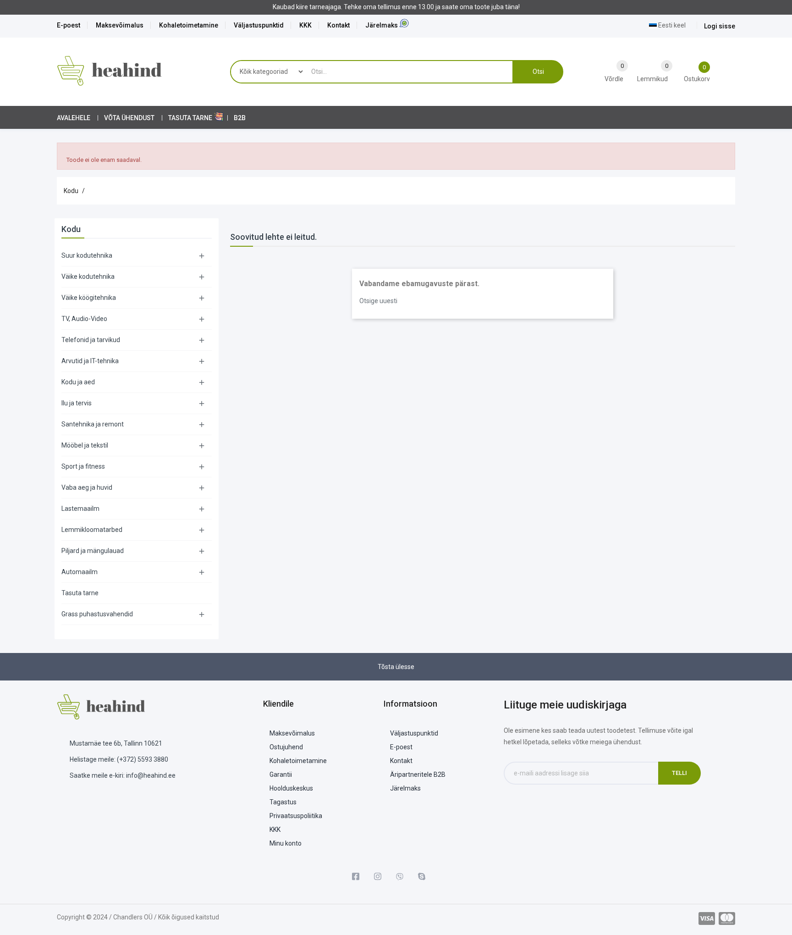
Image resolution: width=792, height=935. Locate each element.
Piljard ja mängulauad (92, 550)
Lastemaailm (80, 508)
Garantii (281, 774)
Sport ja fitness (83, 466)
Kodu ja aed (78, 382)
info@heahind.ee (151, 775)
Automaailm (79, 571)
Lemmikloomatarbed (91, 529)
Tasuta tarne (80, 593)
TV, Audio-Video (84, 318)
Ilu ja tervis (76, 403)
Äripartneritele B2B (418, 774)
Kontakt (338, 25)
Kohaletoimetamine (188, 25)
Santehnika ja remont (92, 424)
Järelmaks (381, 25)
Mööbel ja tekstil (84, 445)
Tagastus (283, 802)
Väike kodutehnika (88, 276)
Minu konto (286, 843)
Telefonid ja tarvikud (90, 339)
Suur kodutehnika (86, 255)
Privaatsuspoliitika (296, 815)
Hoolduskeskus (291, 788)
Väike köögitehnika (88, 297)
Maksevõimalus (119, 25)
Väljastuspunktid (259, 25)
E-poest (68, 25)
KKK (305, 25)
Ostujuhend (286, 747)
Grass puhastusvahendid (97, 614)
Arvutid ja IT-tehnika (90, 361)
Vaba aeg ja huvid (86, 487)
